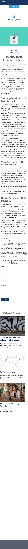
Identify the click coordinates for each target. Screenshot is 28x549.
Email (2, 276)
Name (2, 266)
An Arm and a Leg (7, 372)
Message (3, 285)
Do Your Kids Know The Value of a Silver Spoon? (10, 338)
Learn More (14, 6)
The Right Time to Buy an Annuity (10, 405)
